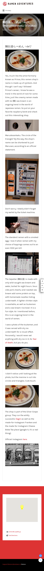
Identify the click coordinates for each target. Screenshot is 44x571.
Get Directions (13, 535)
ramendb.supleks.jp (15, 532)
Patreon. (23, 564)
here (25, 439)
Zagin (18, 419)
